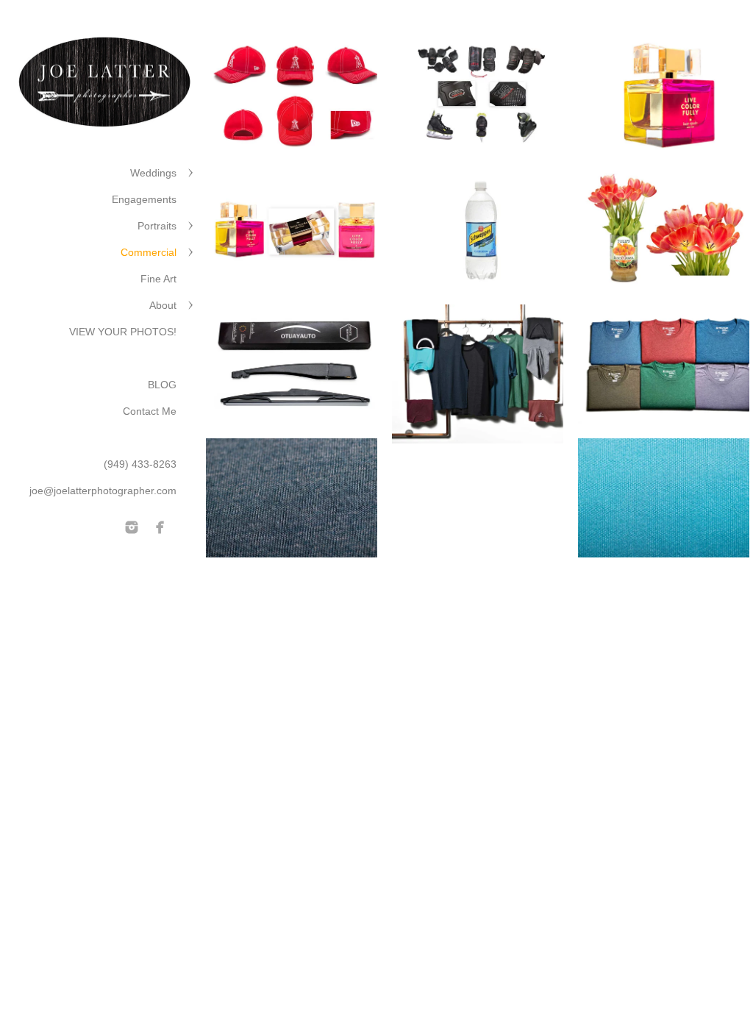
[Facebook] (160, 527)
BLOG (162, 385)
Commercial (148, 252)
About (162, 305)
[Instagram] (131, 527)
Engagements (144, 199)
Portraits (157, 226)
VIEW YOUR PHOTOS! (122, 332)
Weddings (153, 173)
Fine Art (158, 279)
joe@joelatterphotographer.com (102, 490)
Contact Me (149, 411)
